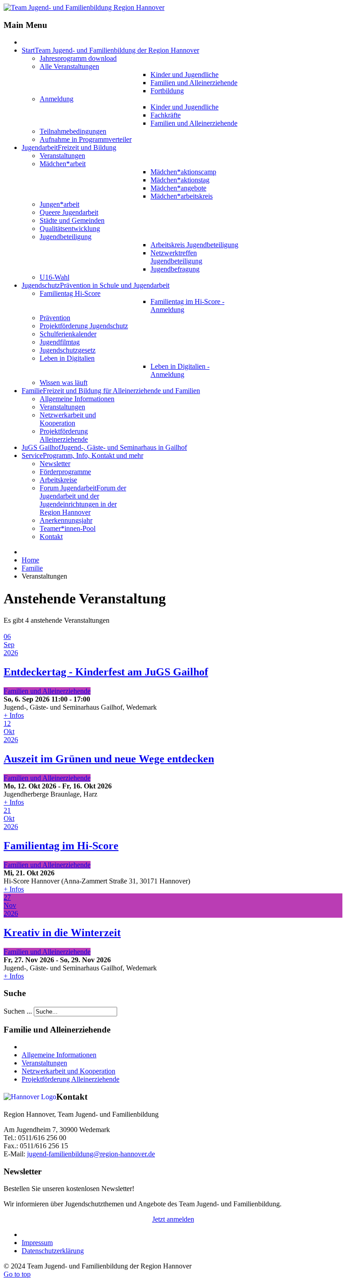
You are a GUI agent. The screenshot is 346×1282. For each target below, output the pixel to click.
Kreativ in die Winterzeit (62, 932)
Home (30, 560)
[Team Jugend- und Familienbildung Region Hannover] (84, 7)
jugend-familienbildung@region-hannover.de (91, 1154)
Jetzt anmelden (173, 1219)
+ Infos (14, 715)
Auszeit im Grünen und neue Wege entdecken (109, 759)
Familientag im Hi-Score (61, 846)
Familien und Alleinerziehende (47, 691)
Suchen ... (18, 1011)
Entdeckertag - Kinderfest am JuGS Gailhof (106, 672)
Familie (32, 568)
